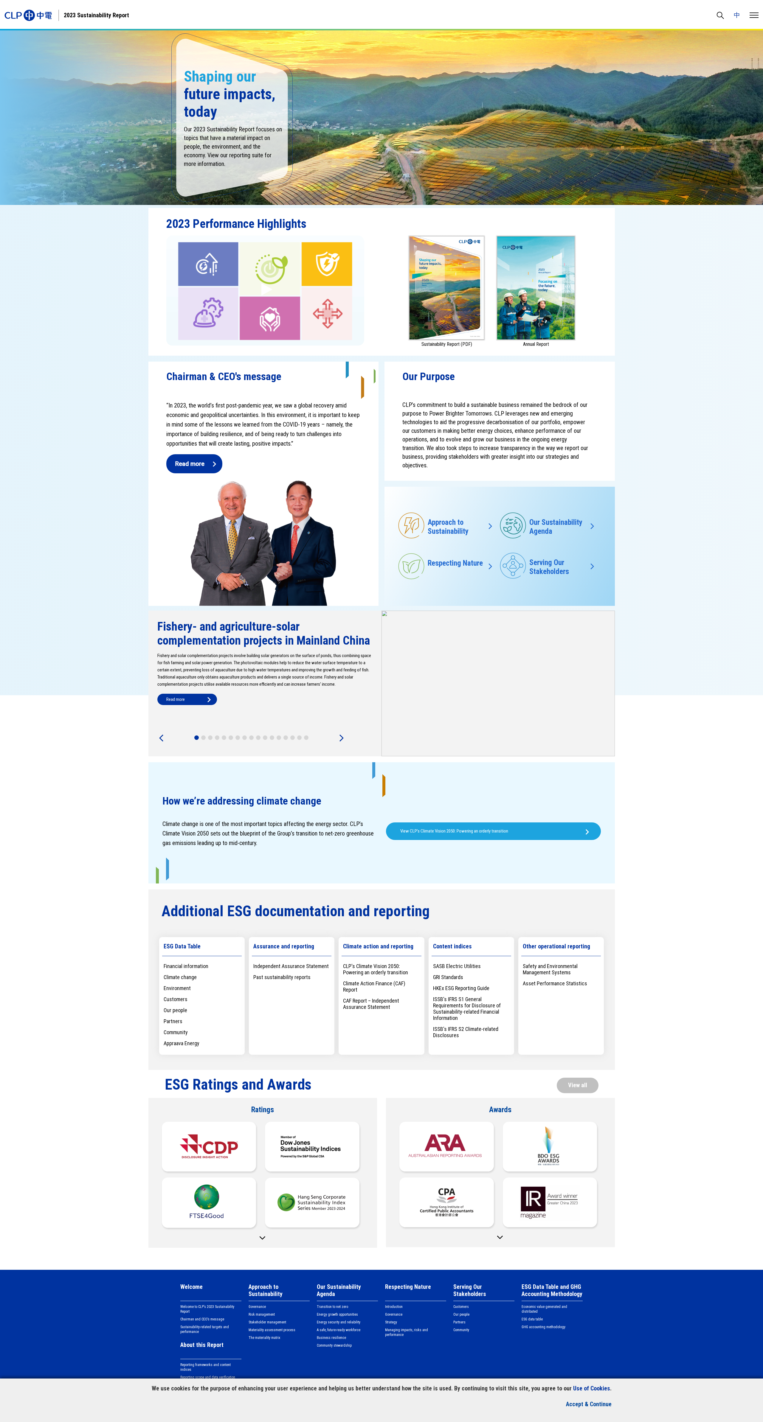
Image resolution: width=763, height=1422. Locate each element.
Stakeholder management (267, 1322)
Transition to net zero (332, 1307)
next (341, 738)
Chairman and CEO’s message (202, 1319)
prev (162, 738)
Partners (459, 1322)
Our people (461, 1314)
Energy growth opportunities (337, 1314)
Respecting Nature (408, 1286)
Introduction (394, 1307)
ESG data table (532, 1319)
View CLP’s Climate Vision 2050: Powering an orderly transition (454, 831)
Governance (257, 1307)
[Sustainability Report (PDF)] (446, 285)
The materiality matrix (264, 1338)
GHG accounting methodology (543, 1327)
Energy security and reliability (338, 1322)
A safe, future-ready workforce (338, 1330)
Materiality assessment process (272, 1330)
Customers (461, 1307)
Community (461, 1330)
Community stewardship (334, 1345)
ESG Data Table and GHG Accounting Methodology (552, 1290)
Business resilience (331, 1338)
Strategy (391, 1322)
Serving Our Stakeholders (469, 1290)
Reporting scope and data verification (207, 1377)
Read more (189, 463)
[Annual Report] (536, 285)
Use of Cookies (591, 1388)
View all (577, 1085)
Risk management (262, 1314)
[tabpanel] (381, 683)
